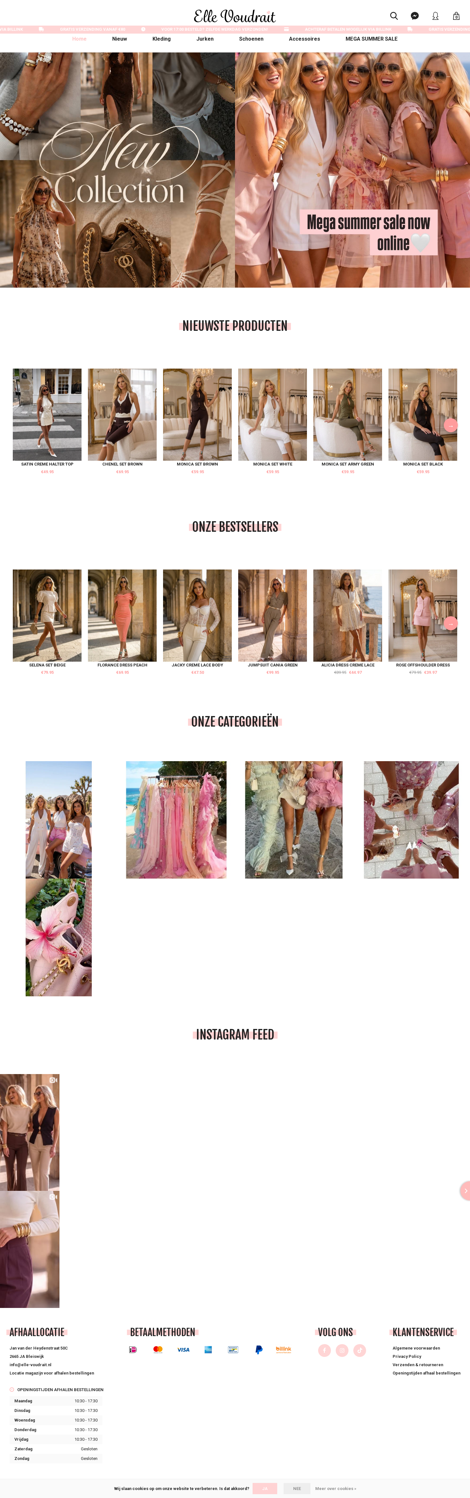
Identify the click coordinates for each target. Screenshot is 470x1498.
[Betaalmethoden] (133, 1350)
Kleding (162, 39)
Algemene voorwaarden (416, 1348)
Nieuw (119, 39)
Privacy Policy (407, 1356)
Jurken (205, 39)
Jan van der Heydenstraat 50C (39, 1348)
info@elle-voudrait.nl (30, 1364)
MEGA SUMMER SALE (372, 39)
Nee (297, 1488)
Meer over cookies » (335, 1488)
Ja (265, 1488)
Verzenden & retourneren (418, 1364)
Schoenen (251, 39)
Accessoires (304, 39)
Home (79, 39)
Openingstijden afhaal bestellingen (426, 1373)
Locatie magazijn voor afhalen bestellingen (52, 1373)
